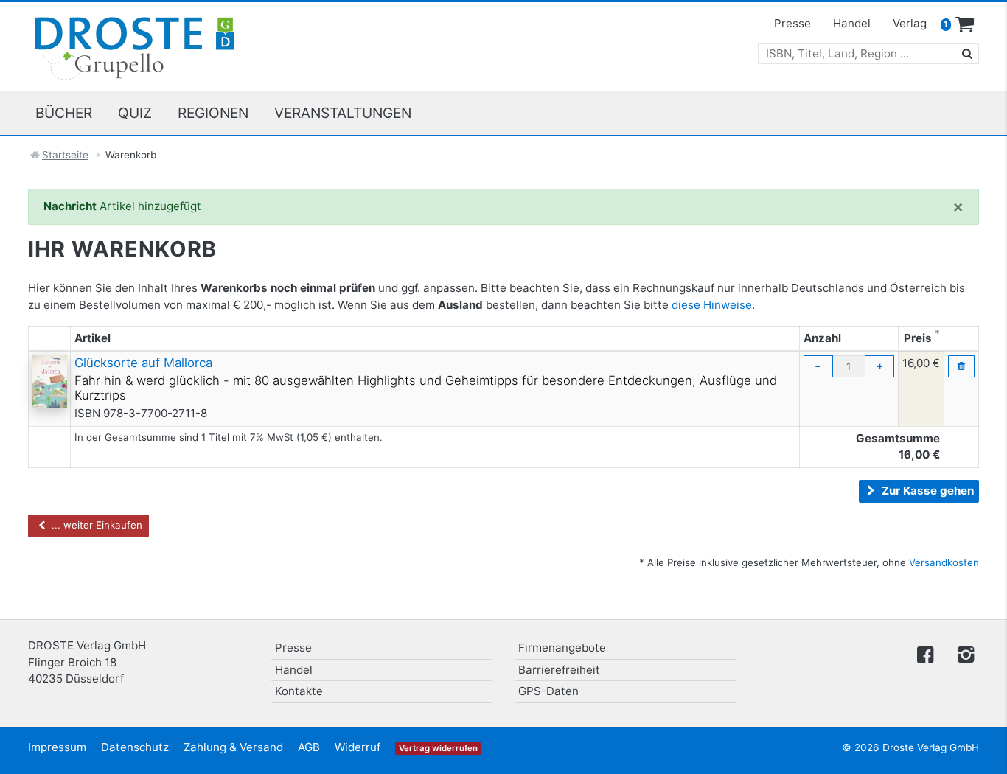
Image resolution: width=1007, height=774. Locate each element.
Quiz (135, 113)
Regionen (213, 113)
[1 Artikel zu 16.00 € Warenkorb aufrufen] (965, 25)
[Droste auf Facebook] (925, 653)
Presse (792, 23)
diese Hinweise (712, 305)
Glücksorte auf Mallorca (143, 362)
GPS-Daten (548, 691)
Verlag (910, 23)
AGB (309, 747)
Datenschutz (135, 747)
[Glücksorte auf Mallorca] (49, 381)
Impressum (57, 747)
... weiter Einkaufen (95, 525)
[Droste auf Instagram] (963, 653)
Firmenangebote (562, 648)
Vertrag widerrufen (438, 748)
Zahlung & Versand (233, 747)
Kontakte (299, 691)
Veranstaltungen (342, 113)
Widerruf (357, 747)
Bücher (63, 113)
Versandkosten (944, 562)
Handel (852, 23)
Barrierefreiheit (559, 670)
